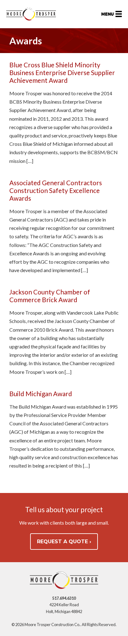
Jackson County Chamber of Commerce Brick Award (49, 295)
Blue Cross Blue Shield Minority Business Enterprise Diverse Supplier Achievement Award (62, 72)
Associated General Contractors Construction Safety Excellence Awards (55, 190)
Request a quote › (64, 541)
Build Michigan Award (40, 393)
